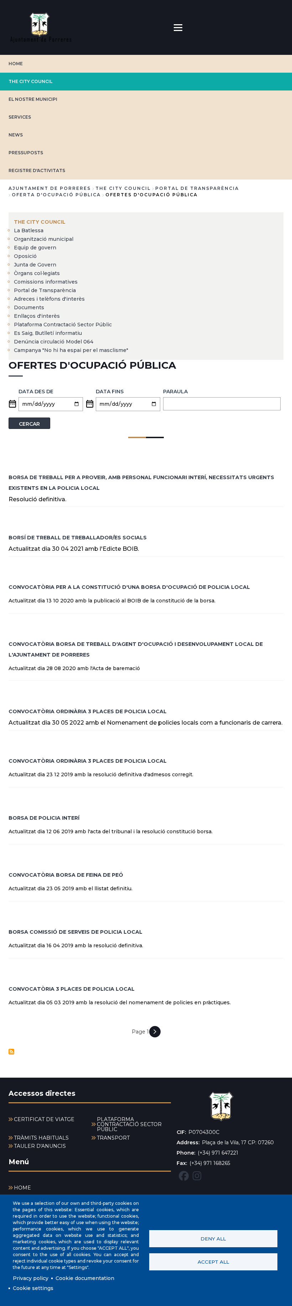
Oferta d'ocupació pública (56, 194)
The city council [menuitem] (40, 222)
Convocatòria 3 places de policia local (72, 989)
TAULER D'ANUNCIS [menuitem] (40, 1146)
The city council (30, 81)
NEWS (16, 135)
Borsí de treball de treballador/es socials (78, 537)
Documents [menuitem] (29, 307)
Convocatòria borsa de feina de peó (66, 875)
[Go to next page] (155, 1031)
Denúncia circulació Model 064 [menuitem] (53, 341)
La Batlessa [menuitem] (28, 230)
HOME (16, 63)
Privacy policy (30, 1278)
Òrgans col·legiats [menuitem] (37, 273)
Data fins (110, 391)
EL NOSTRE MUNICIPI (33, 99)
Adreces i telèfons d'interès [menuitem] (49, 299)
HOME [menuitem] (22, 1187)
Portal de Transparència (197, 188)
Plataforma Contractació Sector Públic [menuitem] (63, 324)
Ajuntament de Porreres (50, 188)
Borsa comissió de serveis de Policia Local (75, 932)
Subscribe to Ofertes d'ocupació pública (11, 1051)
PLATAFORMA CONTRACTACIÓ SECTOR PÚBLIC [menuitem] (129, 1124)
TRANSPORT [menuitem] (113, 1137)
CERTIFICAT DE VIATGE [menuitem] (44, 1119)
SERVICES (20, 117)
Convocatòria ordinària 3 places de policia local (88, 711)
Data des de (36, 391)
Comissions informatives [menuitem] (46, 282)
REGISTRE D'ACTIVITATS (37, 170)
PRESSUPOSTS (26, 152)
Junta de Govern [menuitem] (35, 264)
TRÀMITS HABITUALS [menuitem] (41, 1137)
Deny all (213, 1239)
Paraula (175, 391)
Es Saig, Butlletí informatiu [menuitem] (48, 333)
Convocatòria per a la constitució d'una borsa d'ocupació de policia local (129, 587)
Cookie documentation (85, 1278)
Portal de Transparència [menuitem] (45, 290)
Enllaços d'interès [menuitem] (37, 316)
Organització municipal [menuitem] (43, 239)
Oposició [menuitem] (25, 256)
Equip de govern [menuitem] (35, 247)
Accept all (213, 1262)
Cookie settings (33, 1288)
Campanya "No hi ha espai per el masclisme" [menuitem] (71, 350)
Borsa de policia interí (44, 818)
